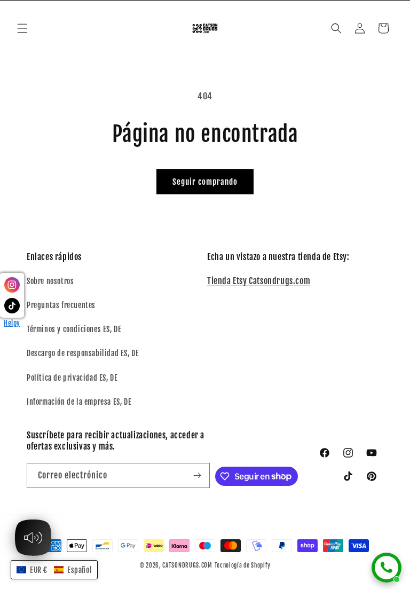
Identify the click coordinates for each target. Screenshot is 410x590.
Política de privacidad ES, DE (72, 377)
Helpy (12, 323)
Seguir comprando (205, 182)
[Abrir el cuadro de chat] (386, 568)
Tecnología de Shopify (243, 565)
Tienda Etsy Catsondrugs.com (258, 281)
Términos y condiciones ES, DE (74, 329)
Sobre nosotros (50, 281)
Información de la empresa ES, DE (79, 401)
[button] (22, 28)
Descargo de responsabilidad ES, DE (83, 353)
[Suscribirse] (197, 475)
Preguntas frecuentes (61, 305)
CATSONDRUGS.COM (187, 565)
